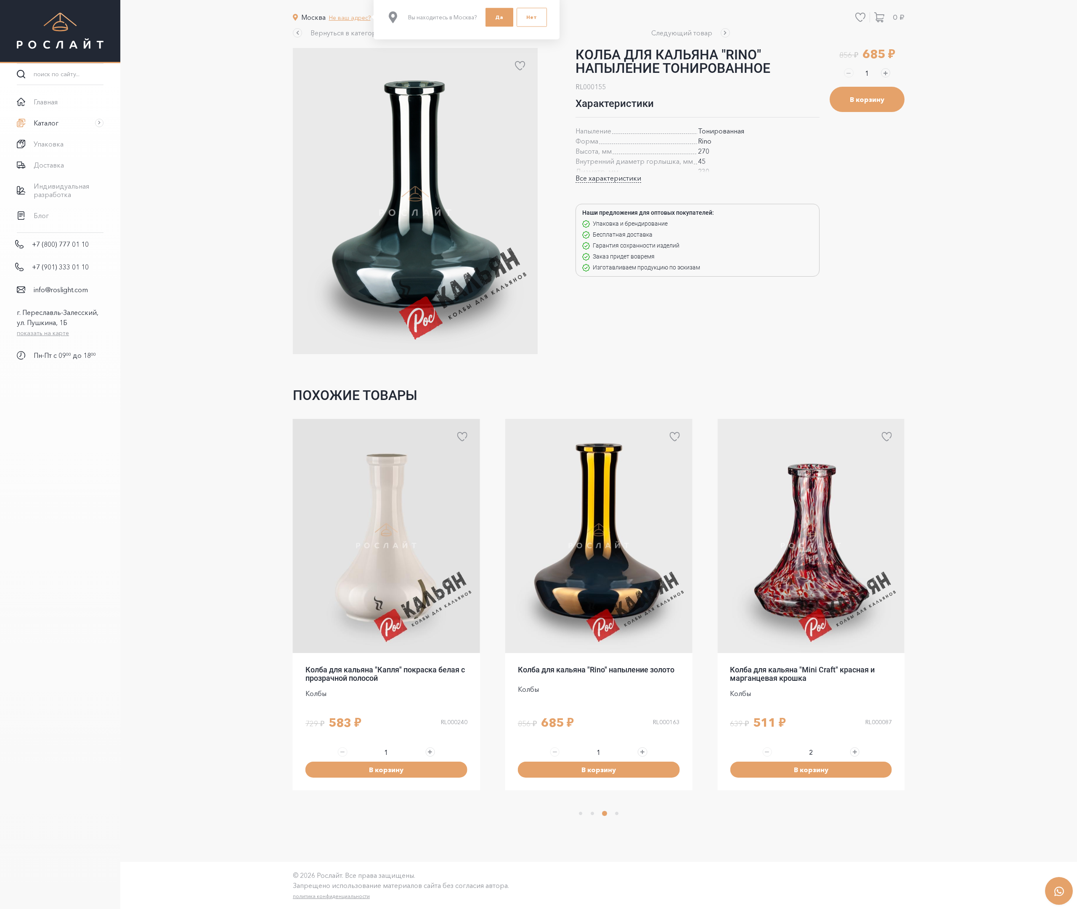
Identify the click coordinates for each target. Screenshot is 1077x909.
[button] (339, 33)
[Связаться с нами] (1059, 891)
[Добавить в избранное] (520, 66)
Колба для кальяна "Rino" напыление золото (596, 669)
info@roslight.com (61, 289)
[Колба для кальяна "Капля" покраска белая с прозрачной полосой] (386, 536)
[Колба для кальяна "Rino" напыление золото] (598, 536)
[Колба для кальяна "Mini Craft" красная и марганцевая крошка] (811, 536)
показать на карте (43, 333)
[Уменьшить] (848, 72)
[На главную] (60, 31)
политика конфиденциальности (331, 896)
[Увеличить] (885, 72)
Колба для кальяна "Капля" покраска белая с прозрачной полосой (385, 673)
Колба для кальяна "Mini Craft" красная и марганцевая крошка (802, 673)
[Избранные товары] (860, 17)
